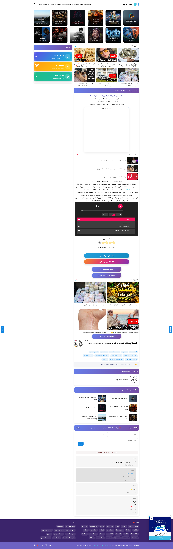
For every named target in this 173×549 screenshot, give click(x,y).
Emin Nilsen (110, 530)
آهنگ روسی (60, 526)
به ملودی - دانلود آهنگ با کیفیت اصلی (102, 545)
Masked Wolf (94, 526)
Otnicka (135, 530)
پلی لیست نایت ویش (88, 356)
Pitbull (102, 530)
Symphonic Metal (114, 352)
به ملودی (49, 534)
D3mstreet (125, 538)
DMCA (40, 4)
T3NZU (126, 534)
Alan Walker (56, 538)
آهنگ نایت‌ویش (104, 352)
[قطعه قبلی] (120, 214)
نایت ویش (105, 359)
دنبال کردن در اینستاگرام (106, 261)
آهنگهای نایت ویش (94, 352)
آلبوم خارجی (129, 365)
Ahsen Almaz (93, 534)
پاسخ (127, 465)
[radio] (113, 243)
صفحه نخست (87, 4)
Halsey (92, 538)
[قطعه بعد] (117, 214)
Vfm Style (118, 534)
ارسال (80, 444)
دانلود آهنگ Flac (70, 534)
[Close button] (170, 516)
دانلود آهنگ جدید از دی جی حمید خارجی (65, 530)
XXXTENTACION (133, 526)
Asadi (102, 526)
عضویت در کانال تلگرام (106, 255)
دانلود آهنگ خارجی (45, 538)
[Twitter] (42, 545)
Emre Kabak (100, 538)
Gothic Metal (133, 352)
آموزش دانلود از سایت (77, 4)
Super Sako (134, 534)
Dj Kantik (117, 538)
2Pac (117, 526)
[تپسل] (75, 340)
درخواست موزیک (66, 4)
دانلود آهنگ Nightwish (131, 359)
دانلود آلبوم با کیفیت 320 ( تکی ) (106, 275)
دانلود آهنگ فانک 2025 (69, 538)
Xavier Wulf (110, 534)
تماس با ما (51, 4)
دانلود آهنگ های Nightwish (106, 336)
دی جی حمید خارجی (47, 530)
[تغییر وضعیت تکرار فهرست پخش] (106, 214)
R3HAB (128, 530)
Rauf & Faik (110, 526)
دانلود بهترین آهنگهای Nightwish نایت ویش (126, 91)
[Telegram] (50, 545)
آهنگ (124, 365)
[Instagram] (46, 545)
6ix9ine (102, 534)
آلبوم (134, 365)
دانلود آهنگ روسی (58, 534)
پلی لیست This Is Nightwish (102, 356)
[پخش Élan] (120, 206)
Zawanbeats (119, 530)
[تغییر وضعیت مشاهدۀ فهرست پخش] (103, 214)
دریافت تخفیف (160, 538)
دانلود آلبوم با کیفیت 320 (106, 269)
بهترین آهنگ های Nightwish (130, 356)
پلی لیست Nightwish (116, 356)
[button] (79, 219)
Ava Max (84, 534)
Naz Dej (124, 526)
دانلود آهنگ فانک (70, 526)
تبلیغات (45, 4)
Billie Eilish (135, 538)
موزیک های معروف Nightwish (116, 359)
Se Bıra (86, 530)
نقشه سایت (58, 4)
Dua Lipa (109, 538)
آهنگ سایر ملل (119, 365)
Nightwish (127, 190)
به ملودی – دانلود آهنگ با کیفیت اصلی (131, 4)
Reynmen (84, 526)
